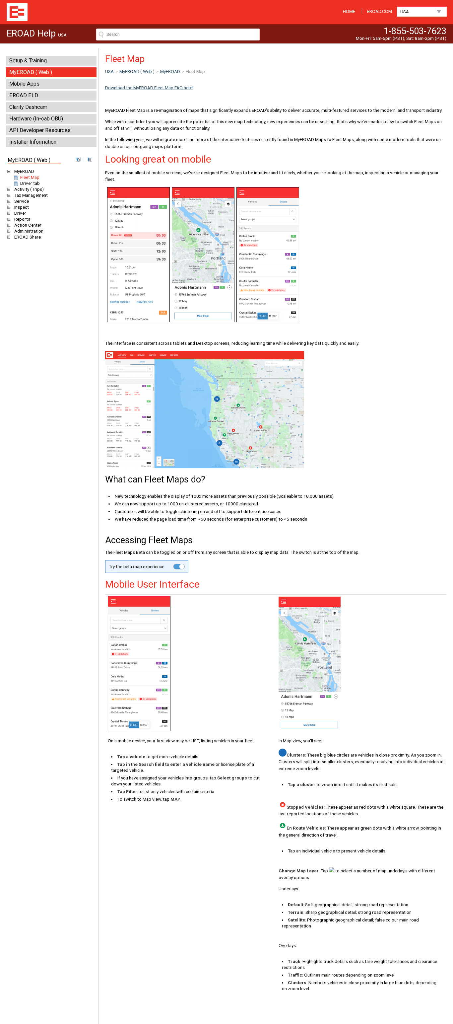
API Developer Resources (40, 130)
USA (404, 11)
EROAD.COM (379, 11)
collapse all (90, 159)
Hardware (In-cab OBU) (36, 118)
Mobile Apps (24, 84)
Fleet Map (29, 177)
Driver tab (30, 183)
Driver (20, 213)
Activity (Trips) (29, 189)
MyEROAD (24, 171)
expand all (78, 159)
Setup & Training (28, 60)
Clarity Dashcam (28, 107)
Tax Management (31, 195)
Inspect (21, 207)
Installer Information (32, 142)
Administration (28, 231)
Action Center (27, 225)
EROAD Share (27, 237)
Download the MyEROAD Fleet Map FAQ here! (149, 87)
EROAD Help (17, 12)
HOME (349, 11)
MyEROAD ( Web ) (30, 72)
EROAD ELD (23, 95)
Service (21, 201)
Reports (22, 219)
